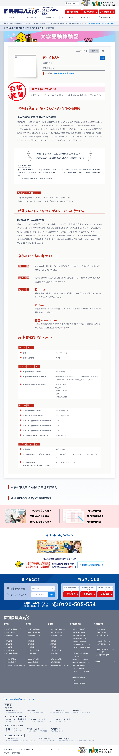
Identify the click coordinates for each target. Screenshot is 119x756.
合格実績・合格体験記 (79, 683)
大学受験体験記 (94, 521)
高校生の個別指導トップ (57, 629)
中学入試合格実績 (11, 659)
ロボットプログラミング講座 (81, 671)
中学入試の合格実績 (39, 510)
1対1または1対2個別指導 (80, 653)
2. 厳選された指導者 (79, 632)
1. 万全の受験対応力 (79, 629)
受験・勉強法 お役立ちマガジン (15, 665)
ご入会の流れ (100, 629)
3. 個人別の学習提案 (79, 635)
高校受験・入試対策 (34, 632)
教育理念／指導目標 (79, 677)
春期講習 (9, 641)
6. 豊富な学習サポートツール (81, 644)
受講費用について (101, 632)
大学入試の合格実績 (39, 521)
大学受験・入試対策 (56, 632)
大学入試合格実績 (56, 659)
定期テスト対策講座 (34, 650)
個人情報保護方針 (27, 749)
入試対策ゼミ (10, 650)
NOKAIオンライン (78, 656)
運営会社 (9, 749)
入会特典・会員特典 (102, 635)
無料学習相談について (103, 644)
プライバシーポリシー (49, 749)
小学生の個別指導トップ (13, 629)
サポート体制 (100, 652)
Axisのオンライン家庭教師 (80, 659)
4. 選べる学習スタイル (79, 638)
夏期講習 (9, 644)
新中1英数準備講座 (12, 653)
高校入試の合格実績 (39, 516)
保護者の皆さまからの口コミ (105, 649)
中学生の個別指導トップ (35, 629)
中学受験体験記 (94, 510)
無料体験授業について (103, 641)
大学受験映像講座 (78, 665)
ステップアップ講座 (78, 668)
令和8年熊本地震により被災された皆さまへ (30, 27)
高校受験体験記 (94, 516)
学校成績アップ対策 (12, 635)
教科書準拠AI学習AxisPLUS (81, 662)
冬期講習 (9, 647)
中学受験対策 (10, 632)
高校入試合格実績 (34, 659)
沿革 (74, 680)
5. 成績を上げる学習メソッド (81, 641)
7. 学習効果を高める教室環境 (82, 647)
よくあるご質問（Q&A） (103, 655)
